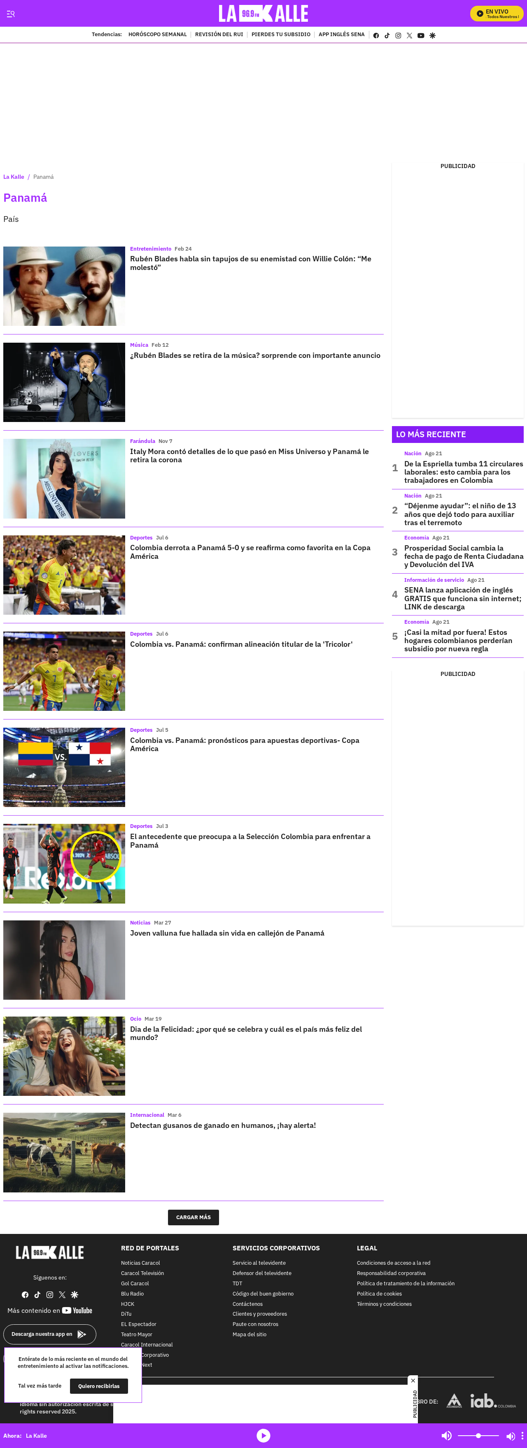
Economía (416, 537)
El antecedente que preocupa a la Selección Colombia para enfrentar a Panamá (250, 840)
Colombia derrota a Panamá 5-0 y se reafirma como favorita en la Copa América (250, 551)
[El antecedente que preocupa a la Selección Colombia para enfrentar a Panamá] (64, 863)
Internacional (147, 1114)
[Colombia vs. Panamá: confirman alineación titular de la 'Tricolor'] (64, 671)
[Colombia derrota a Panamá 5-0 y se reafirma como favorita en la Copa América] (64, 575)
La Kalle (13, 177)
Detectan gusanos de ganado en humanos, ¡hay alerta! (223, 1125)
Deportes (141, 537)
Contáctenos (248, 1304)
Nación (413, 453)
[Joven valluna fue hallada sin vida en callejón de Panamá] (64, 960)
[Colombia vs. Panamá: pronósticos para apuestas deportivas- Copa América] (64, 767)
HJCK (127, 1304)
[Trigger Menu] (10, 13)
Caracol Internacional (147, 1344)
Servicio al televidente (259, 1263)
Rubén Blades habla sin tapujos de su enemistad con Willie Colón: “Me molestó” (250, 263)
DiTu (126, 1314)
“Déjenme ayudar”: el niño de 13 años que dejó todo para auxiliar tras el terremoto (460, 514)
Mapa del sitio (249, 1334)
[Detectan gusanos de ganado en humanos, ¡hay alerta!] (64, 1152)
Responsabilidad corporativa (391, 1273)
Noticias (140, 922)
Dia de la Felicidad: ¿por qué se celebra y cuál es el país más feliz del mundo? (246, 1033)
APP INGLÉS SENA (342, 35)
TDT (237, 1284)
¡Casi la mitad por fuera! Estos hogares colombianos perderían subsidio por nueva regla (458, 640)
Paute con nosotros (255, 1324)
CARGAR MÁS (193, 1217)
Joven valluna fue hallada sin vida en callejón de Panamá (227, 933)
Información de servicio (434, 579)
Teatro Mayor (136, 1334)
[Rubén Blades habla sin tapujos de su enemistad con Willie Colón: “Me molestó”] (64, 286)
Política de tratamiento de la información (406, 1284)
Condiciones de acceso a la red (394, 1263)
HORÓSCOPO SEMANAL (157, 35)
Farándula (142, 441)
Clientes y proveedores (260, 1314)
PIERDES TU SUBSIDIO (281, 35)
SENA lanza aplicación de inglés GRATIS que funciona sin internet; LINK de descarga (463, 598)
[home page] (263, 13)
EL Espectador (138, 1324)
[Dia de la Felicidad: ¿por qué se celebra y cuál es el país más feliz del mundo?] (64, 1056)
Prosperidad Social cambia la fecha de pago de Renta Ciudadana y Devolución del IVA (464, 556)
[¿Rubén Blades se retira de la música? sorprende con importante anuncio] (64, 382)
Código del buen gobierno (263, 1293)
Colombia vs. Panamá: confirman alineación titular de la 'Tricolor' (241, 644)
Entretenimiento (150, 248)
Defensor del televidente (262, 1273)
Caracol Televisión (142, 1273)
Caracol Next (136, 1365)
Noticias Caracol (140, 1263)
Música (139, 344)
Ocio (135, 1018)
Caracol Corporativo (145, 1355)
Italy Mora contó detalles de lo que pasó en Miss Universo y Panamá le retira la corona (249, 455)
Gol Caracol (135, 1284)
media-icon (263, 1435)
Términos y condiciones (384, 1304)
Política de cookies (379, 1293)
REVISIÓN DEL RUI (219, 35)
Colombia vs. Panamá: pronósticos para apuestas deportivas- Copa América (244, 744)
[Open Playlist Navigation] (522, 1436)
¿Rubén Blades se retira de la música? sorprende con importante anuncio (255, 355)
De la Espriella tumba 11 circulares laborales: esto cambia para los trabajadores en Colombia (463, 472)
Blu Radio (132, 1293)
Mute (447, 1436)
